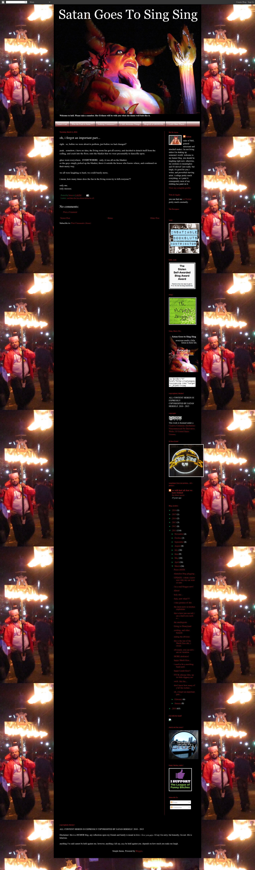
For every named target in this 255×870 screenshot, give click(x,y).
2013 (174, 522)
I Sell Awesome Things (130, 124)
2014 (174, 518)
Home (110, 218)
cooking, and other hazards (182, 631)
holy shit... (178, 594)
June (177, 554)
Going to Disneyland (182, 626)
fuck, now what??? (182, 598)
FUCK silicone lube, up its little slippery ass (184, 676)
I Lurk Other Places (176, 124)
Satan (188, 136)
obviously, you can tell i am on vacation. (184, 651)
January (178, 703)
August (178, 545)
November (179, 533)
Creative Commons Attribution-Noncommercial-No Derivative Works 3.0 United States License (182, 430)
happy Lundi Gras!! (182, 670)
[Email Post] (87, 195)
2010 (174, 708)
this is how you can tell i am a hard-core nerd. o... (184, 616)
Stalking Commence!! (107, 124)
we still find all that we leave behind (182, 491)
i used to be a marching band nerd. (183, 665)
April (177, 562)
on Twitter (187, 199)
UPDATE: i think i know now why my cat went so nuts (184, 580)
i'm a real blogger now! (184, 586)
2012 (174, 526)
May (177, 558)
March (177, 566)
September (179, 541)
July (177, 550)
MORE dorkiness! (181, 656)
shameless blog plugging (184, 573)
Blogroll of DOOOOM (153, 124)
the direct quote (178, 495)
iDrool (176, 590)
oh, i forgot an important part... (184, 693)
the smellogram (180, 622)
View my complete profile (180, 187)
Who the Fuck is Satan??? (82, 124)
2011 (174, 530)
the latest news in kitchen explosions (184, 608)
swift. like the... (180, 681)
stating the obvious (182, 636)
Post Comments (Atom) (81, 223)
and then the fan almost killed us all (80, 198)
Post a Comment (70, 212)
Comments (177, 807)
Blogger (139, 851)
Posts (174, 802)
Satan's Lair (62, 124)
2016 (174, 510)
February (179, 699)
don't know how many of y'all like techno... (184, 686)
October (178, 537)
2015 (174, 514)
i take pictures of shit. (183, 602)
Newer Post (65, 218)
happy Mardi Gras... (182, 660)
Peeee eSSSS (179, 569)
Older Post (154, 218)
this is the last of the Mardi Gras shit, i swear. (182, 643)
